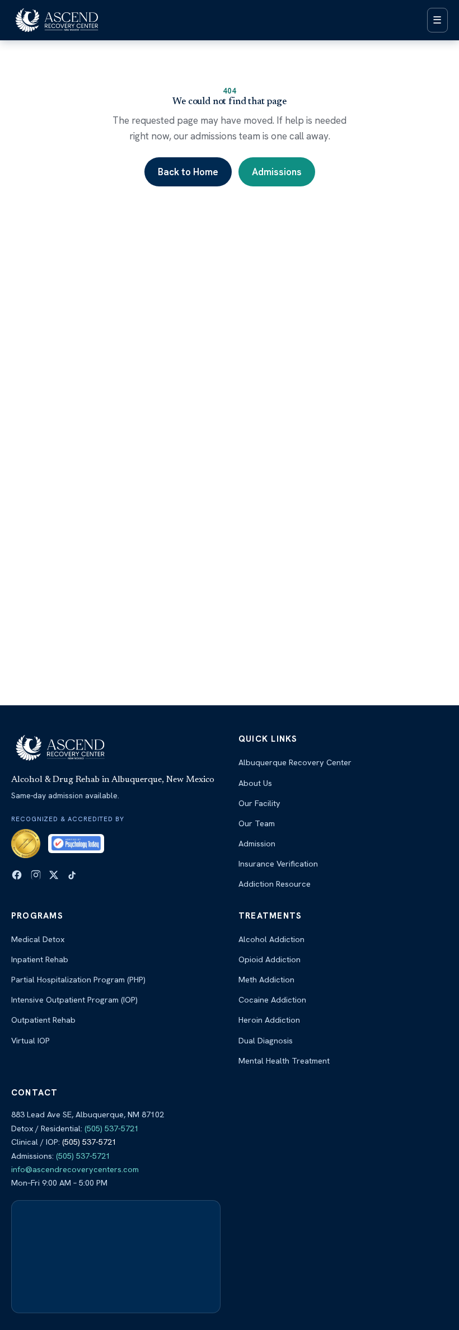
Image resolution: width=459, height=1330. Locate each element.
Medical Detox (37, 939)
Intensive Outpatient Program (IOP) (74, 1000)
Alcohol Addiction (271, 939)
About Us (255, 783)
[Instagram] (35, 875)
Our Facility (259, 803)
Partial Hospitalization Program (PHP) (78, 980)
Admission (256, 844)
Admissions (277, 172)
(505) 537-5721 (112, 1128)
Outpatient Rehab (43, 1020)
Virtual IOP (30, 1041)
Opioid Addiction (269, 959)
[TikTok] (72, 875)
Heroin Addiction (269, 1020)
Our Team (256, 823)
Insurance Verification (278, 864)
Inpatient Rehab (39, 959)
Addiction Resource (274, 884)
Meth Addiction (266, 980)
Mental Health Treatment (284, 1061)
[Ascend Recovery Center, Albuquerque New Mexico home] (56, 20)
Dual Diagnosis (265, 1041)
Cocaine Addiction (272, 1000)
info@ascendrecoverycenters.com (75, 1169)
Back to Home (188, 172)
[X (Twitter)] (54, 875)
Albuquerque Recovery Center (295, 762)
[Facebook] (16, 875)
